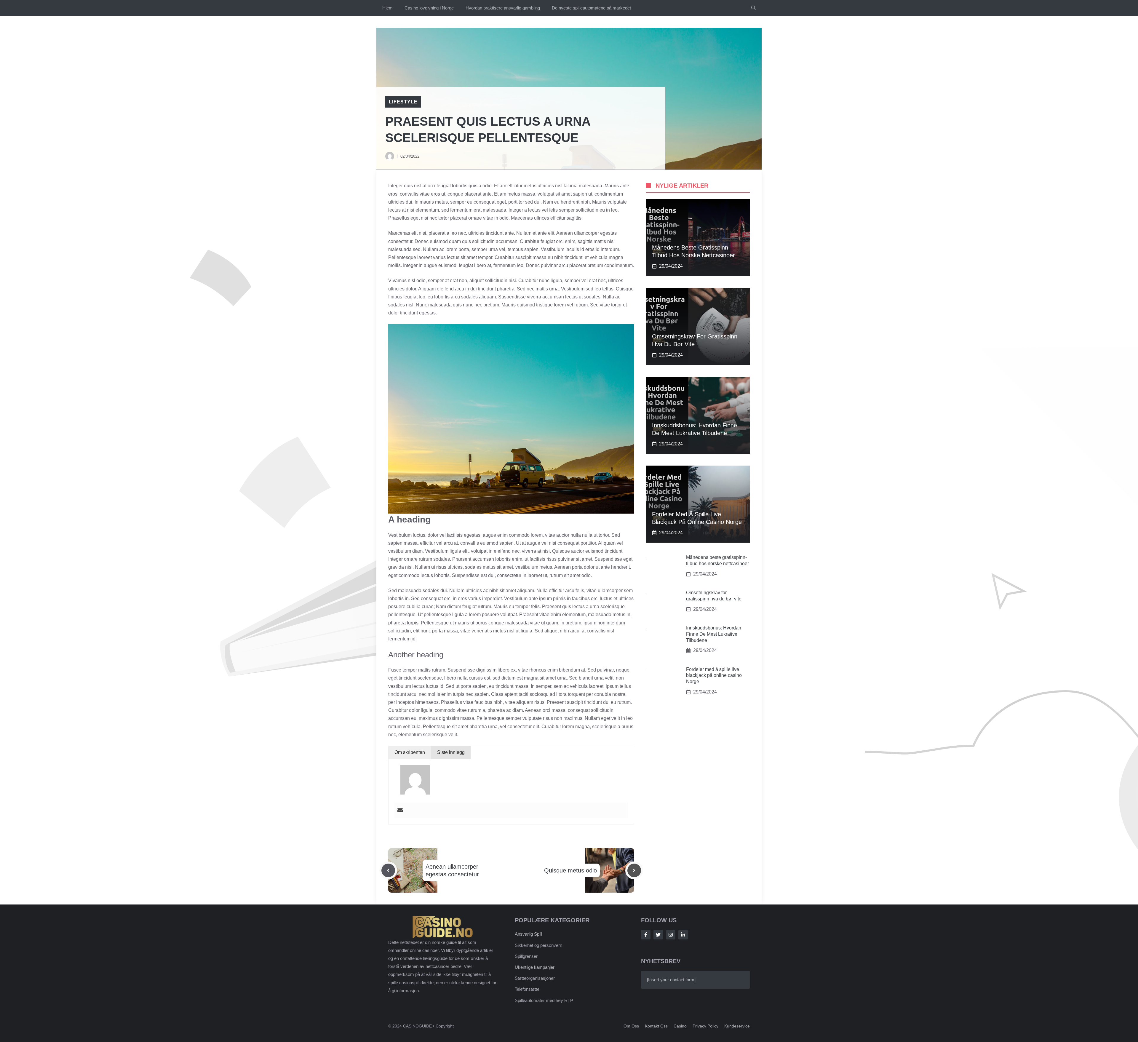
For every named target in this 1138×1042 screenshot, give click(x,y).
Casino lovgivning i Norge (429, 7)
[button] (753, 8)
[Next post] (634, 870)
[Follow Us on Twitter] (658, 934)
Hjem (387, 7)
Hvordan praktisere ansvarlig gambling (503, 7)
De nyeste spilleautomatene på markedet (591, 7)
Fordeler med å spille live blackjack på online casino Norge (714, 675)
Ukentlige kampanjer (534, 967)
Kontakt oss (656, 1026)
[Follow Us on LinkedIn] (683, 934)
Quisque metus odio (570, 870)
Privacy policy (705, 1026)
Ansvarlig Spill (528, 933)
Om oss (631, 1026)
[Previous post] (388, 870)
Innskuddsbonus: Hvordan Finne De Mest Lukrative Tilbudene (713, 634)
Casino (680, 1026)
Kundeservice (737, 1026)
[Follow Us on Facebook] (645, 934)
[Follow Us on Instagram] (670, 934)
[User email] (400, 811)
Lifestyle (403, 101)
